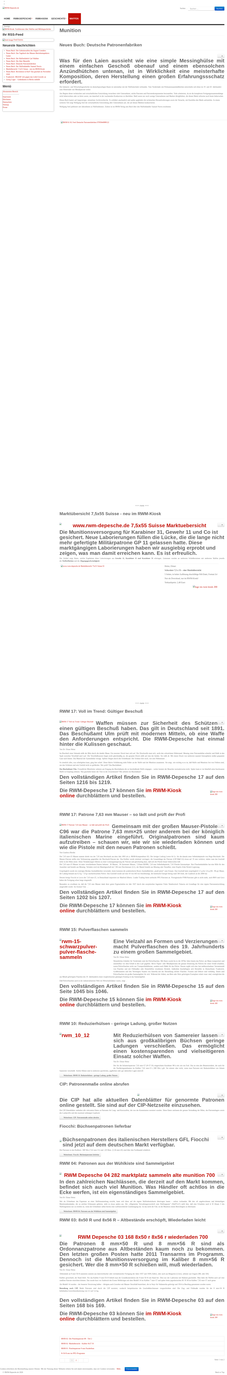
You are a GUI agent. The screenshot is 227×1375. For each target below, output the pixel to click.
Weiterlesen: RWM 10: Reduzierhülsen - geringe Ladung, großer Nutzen (90, 1075)
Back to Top (219, 1372)
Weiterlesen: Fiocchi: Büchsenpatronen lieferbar (81, 1155)
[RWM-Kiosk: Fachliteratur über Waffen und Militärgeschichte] (27, 29)
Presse (5, 107)
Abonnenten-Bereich (10, 92)
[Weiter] (80, 1360)
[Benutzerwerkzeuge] (221, 56)
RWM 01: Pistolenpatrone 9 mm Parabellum (77, 1348)
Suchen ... (183, 8)
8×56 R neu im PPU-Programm (73, 1353)
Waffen (74, 19)
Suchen (219, 8)
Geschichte (58, 19)
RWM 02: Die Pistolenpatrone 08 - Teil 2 (76, 1339)
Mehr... (119, 1369)
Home (7, 19)
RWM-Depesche (22, 19)
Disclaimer (7, 99)
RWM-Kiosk (41, 19)
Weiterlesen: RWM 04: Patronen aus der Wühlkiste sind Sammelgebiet (89, 1211)
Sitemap (6, 105)
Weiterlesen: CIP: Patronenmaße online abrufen (81, 1118)
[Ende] (86, 1360)
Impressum (7, 97)
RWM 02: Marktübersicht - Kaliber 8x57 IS (77, 1344)
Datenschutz (7, 102)
